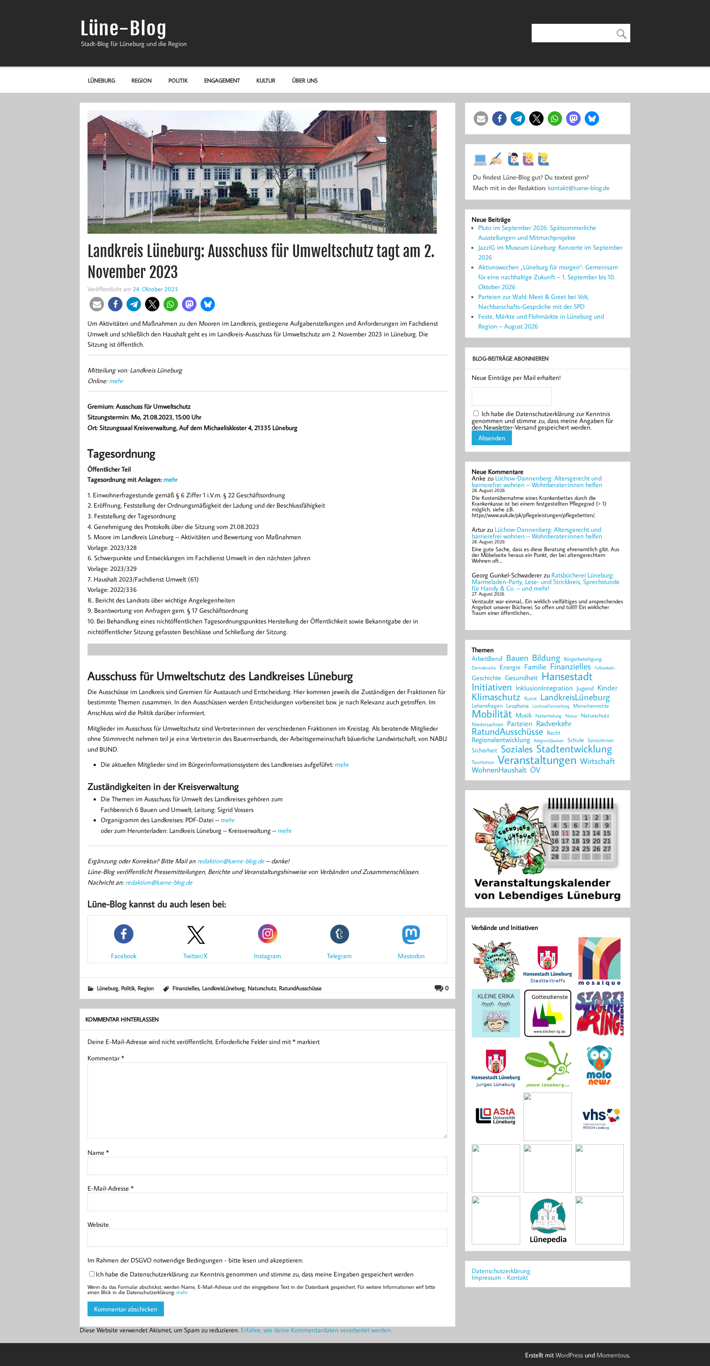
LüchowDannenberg (550, 706)
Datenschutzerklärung (501, 1271)
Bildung (546, 657)
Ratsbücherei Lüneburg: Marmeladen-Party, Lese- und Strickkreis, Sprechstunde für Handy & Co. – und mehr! (546, 581)
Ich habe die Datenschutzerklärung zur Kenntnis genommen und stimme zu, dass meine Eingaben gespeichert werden (255, 1274)
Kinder (607, 688)
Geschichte (486, 677)
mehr (116, 381)
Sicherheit (484, 750)
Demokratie (484, 667)
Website (98, 1224)
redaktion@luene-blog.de (230, 861)
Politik (178, 80)
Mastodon (411, 956)
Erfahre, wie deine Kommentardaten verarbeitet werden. (316, 1330)
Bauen (517, 658)
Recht (553, 733)
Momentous (613, 1355)
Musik (524, 715)
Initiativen (492, 687)
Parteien (519, 723)
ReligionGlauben (549, 740)
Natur (571, 715)
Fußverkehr (605, 667)
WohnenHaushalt (499, 770)
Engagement (222, 80)
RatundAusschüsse (300, 988)
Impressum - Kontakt (500, 1277)
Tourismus (483, 762)
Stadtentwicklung (574, 748)
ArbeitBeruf (487, 658)
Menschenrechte (591, 705)
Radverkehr (554, 723)
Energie (510, 667)
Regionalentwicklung (501, 739)
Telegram (339, 956)
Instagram (267, 956)
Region (141, 80)
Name (98, 1152)
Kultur (265, 80)
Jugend (585, 688)
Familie (535, 667)
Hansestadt (567, 676)
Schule (575, 740)
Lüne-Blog (123, 28)
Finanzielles (186, 988)
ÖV (535, 770)
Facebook (123, 956)
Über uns (305, 80)
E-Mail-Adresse (111, 1188)
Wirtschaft (597, 761)
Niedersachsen (487, 724)
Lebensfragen (487, 706)
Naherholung (548, 715)
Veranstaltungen (537, 760)
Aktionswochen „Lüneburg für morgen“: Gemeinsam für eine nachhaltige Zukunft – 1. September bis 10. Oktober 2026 (548, 277)
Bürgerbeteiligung (583, 659)
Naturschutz (262, 988)
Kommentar (106, 1058)
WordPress (569, 1355)
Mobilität (492, 713)
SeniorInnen (601, 740)
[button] (97, 304)
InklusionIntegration (544, 688)
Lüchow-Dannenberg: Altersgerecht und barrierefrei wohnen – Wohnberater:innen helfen (537, 481)
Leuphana (517, 705)
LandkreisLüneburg (223, 988)
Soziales (516, 749)
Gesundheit (521, 677)
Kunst (530, 698)
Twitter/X (195, 956)
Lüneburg (101, 80)
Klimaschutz (496, 696)
